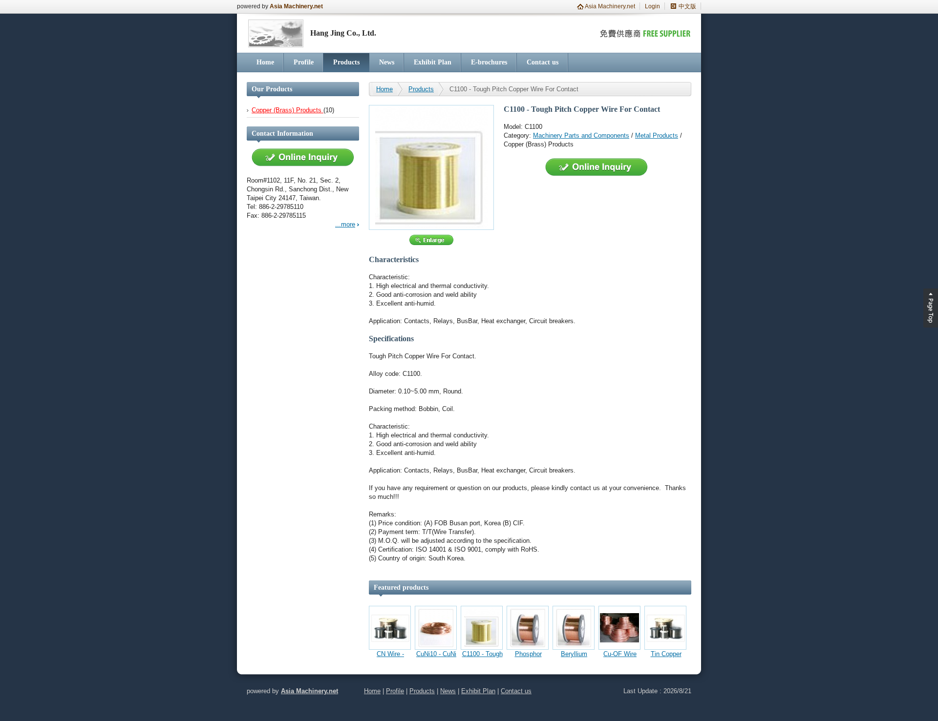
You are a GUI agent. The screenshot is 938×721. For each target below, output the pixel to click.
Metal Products (656, 135)
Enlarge (431, 240)
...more (345, 224)
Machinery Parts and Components (581, 135)
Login (652, 6)
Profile (304, 62)
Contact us (542, 62)
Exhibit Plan (432, 62)
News (386, 62)
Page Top (930, 308)
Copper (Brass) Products (287, 110)
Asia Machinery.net (296, 6)
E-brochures (489, 62)
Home (265, 62)
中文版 (687, 6)
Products (346, 62)
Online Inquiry (303, 157)
